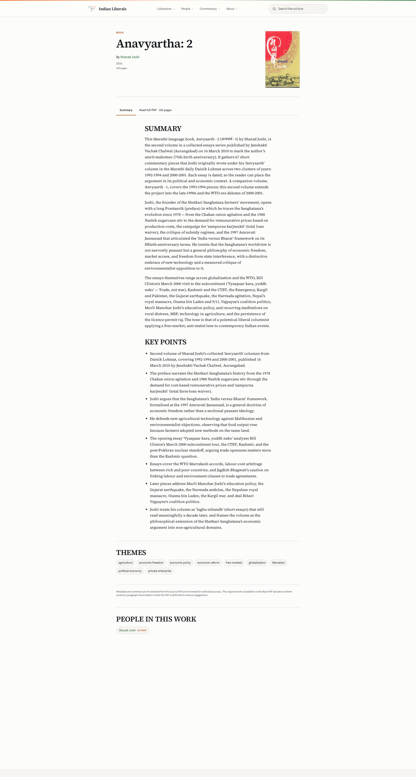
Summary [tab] (126, 110)
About (230, 9)
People (185, 9)
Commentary (208, 9)
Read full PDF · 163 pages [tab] (155, 110)
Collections (164, 9)
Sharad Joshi (130, 57)
